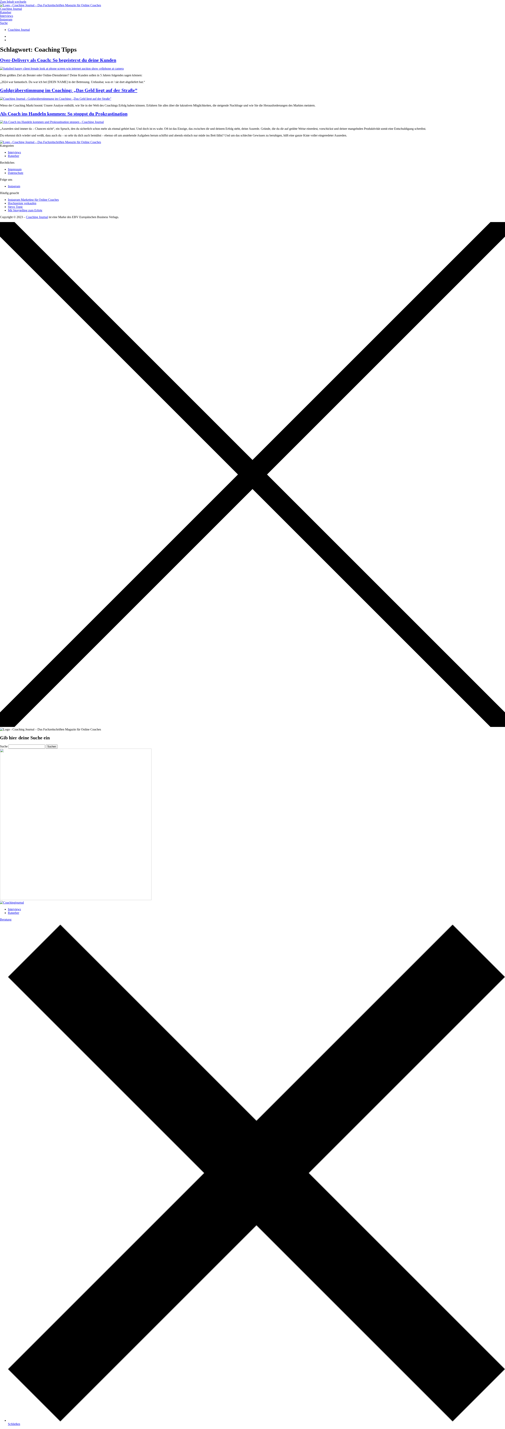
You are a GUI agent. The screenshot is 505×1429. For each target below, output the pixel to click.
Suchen (51, 746)
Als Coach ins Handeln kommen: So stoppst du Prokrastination (63, 113)
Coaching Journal (37, 217)
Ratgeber (13, 912)
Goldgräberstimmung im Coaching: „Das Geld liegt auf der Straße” (68, 90)
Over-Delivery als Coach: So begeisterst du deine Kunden (58, 60)
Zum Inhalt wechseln (13, 1)
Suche (4, 746)
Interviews (14, 909)
